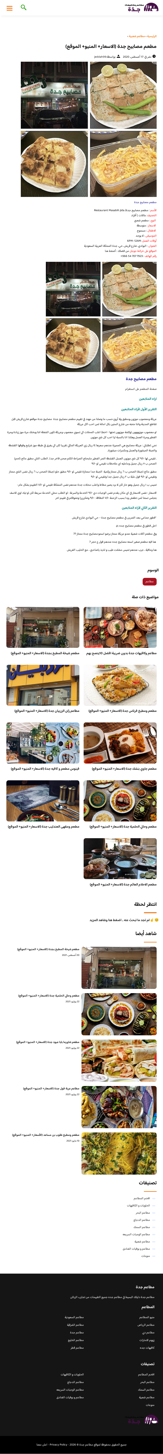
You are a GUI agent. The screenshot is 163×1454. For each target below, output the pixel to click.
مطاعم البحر (143, 1213)
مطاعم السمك (141, 1227)
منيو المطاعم (147, 1317)
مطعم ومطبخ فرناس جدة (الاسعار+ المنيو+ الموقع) (123, 711)
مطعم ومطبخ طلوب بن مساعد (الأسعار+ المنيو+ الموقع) (45, 1135)
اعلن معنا (42, 1444)
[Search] (23, 8)
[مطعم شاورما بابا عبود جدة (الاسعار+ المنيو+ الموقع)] (119, 1061)
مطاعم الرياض (146, 1325)
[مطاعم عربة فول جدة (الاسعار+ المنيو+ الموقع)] (119, 1107)
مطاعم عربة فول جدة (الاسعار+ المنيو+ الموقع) (51, 1088)
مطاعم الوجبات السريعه (136, 1234)
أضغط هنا (110, 251)
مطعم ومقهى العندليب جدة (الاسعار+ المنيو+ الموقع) (43, 827)
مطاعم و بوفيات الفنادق (136, 1249)
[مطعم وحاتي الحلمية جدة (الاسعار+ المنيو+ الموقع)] (119, 1014)
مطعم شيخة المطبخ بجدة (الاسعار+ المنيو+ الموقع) (45, 653)
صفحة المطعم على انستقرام (141, 389)
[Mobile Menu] (9, 8)
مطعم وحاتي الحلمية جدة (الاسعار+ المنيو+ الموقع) (123, 827)
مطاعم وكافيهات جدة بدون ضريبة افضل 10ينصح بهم (121, 653)
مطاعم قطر (77, 1348)
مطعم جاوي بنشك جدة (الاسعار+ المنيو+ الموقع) (124, 769)
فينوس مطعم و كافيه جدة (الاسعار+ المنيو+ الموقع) (45, 769)
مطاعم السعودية (74, 1317)
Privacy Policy (58, 1444)
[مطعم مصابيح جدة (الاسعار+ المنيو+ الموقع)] (81, 129)
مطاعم (150, 581)
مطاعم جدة (77, 1332)
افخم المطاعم (142, 1198)
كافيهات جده (147, 1348)
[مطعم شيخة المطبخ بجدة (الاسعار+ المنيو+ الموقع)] (119, 968)
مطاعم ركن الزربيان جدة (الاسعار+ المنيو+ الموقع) (46, 711)
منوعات (145, 1256)
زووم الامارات (147, 1340)
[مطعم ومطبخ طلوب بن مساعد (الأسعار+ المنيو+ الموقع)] (119, 1153)
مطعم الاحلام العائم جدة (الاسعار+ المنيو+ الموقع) (123, 885)
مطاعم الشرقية (75, 1325)
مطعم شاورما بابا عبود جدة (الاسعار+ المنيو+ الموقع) (47, 1042)
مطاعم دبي (148, 1332)
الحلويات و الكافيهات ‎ (138, 1205)
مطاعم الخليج (76, 1340)
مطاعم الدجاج (141, 1220)
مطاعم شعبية (142, 1241)
